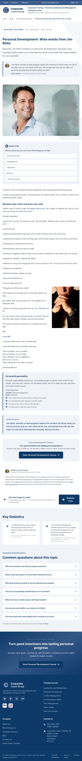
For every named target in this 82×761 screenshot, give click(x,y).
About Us (6, 724)
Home (6, 3)
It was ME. (7, 336)
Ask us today (43, 624)
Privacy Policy (66, 756)
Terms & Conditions (55, 756)
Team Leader (49, 707)
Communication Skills (52, 700)
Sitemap (76, 755)
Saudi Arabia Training (11, 743)
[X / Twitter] (17, 699)
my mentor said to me (35, 208)
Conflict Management (52, 696)
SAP (22, 698)
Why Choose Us (9, 728)
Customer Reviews (10, 732)
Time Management (51, 703)
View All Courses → (51, 711)
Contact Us (7, 739)
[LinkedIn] (5, 699)
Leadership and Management (55, 688)
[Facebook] (11, 699)
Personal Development (24, 19)
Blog (11, 19)
